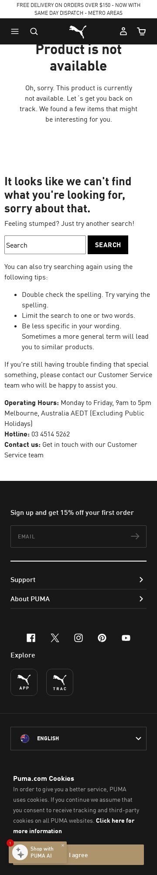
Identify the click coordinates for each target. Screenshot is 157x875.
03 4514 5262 (50, 433)
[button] (17, 31)
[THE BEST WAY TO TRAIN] (59, 682)
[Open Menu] (17, 31)
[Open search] (34, 31)
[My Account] (123, 31)
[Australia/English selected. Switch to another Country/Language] (78, 738)
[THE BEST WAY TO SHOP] (24, 682)
